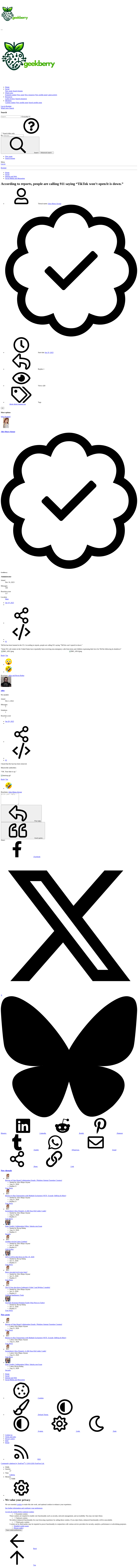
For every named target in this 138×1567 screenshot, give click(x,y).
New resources (30, 95)
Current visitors (10, 103)
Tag (6, 655)
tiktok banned (19, 404)
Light (78, 1431)
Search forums (18, 91)
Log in (3, 164)
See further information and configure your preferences (23, 1508)
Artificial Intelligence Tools (14, 1295)
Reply (3, 655)
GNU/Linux (9, 1249)
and (16, 675)
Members (8, 101)
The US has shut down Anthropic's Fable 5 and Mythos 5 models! (27, 1287)
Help (7, 1441)
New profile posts (41, 95)
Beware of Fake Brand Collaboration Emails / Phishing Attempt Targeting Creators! (33, 1180)
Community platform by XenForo (22, 1463)
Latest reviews (10, 99)
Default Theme (43, 1415)
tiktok (11, 404)
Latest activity (52, 95)
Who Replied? (6, 417)
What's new (9, 93)
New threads (6, 1170)
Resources (8, 97)
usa (25, 404)
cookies (19, 1504)
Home (7, 87)
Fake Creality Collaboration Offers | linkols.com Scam (23, 1226)
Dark (114, 1431)
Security (8, 1234)
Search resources (21, 99)
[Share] (21, 623)
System (40, 1431)
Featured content (10, 95)
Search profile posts (35, 103)
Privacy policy (10, 1439)
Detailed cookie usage (21, 1526)
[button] (31, 133)
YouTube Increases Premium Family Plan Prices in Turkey (25, 1303)
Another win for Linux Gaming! (16, 1241)
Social (7, 89)
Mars (7, 599)
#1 (6, 641)
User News (9, 1188)
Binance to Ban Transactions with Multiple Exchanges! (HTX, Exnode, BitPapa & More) (35, 1196)
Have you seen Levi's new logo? (16, 1272)
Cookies (41, 1398)
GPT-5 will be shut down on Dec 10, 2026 (19, 1257)
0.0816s (12, 1475)
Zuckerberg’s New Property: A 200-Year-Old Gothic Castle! (25, 1211)
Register (3, 168)
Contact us (8, 1435)
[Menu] (2, 29)
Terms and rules (10, 1437)
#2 (6, 760)
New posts (8, 91)
